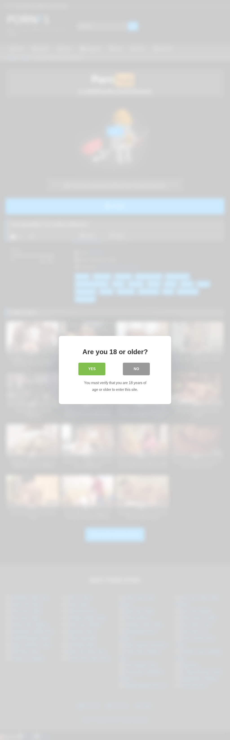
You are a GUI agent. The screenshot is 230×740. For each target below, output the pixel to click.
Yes (92, 369)
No (136, 369)
